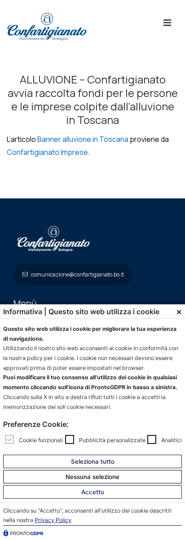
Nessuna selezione (92, 476)
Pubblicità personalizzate (112, 439)
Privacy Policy (53, 520)
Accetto (92, 492)
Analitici (171, 439)
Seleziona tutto (93, 461)
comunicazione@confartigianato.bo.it (77, 274)
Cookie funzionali (41, 439)
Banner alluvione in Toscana (82, 139)
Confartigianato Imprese (47, 152)
